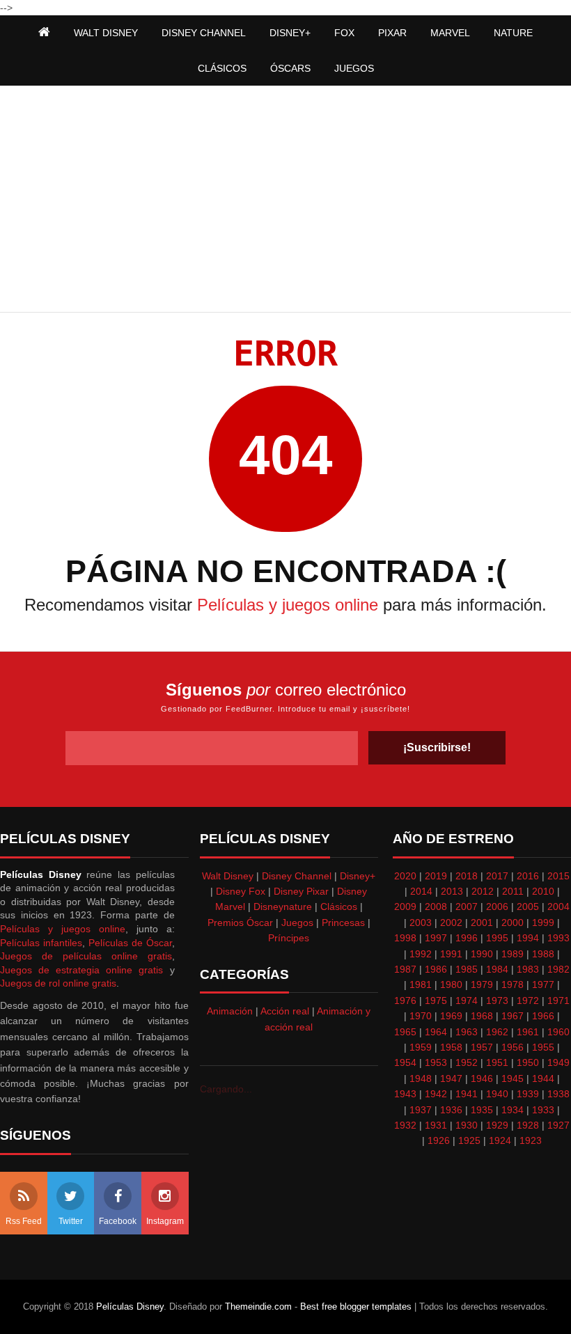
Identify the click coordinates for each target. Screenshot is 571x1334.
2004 (558, 906)
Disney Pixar (301, 891)
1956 (512, 1047)
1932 (405, 1125)
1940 (497, 1093)
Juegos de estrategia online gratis (81, 969)
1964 (436, 1031)
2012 (482, 891)
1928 (528, 1125)
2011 (513, 891)
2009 (405, 906)
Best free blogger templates (356, 1306)
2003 (420, 922)
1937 (420, 1109)
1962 (497, 1031)
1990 (482, 953)
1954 (405, 1062)
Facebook (117, 1221)
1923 (530, 1140)
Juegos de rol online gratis (58, 983)
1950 (528, 1062)
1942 (436, 1093)
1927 (558, 1125)
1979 (482, 984)
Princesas (343, 922)
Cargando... (226, 1088)
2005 (528, 906)
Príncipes (288, 937)
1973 (497, 1000)
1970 (420, 1015)
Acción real (284, 1011)
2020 (405, 875)
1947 (451, 1078)
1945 (512, 1078)
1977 (543, 984)
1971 (558, 1000)
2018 (466, 875)
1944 (543, 1078)
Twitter (70, 1221)
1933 (543, 1109)
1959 (420, 1047)
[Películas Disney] (44, 32)
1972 (528, 1000)
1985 (466, 969)
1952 (466, 1062)
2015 (558, 875)
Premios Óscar (240, 922)
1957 (482, 1047)
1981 (420, 984)
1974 (466, 1000)
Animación (230, 1011)
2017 (497, 875)
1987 (405, 969)
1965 (405, 1031)
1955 (543, 1047)
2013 (452, 891)
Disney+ (357, 875)
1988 (543, 953)
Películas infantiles (41, 942)
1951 (497, 1062)
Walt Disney (227, 875)
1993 (558, 937)
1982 (558, 969)
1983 (528, 969)
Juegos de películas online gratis (86, 956)
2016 (528, 875)
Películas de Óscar (130, 942)
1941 (466, 1093)
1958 (451, 1047)
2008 (436, 906)
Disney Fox (240, 891)
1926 (439, 1140)
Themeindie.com (258, 1306)
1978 (512, 984)
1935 (482, 1109)
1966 (543, 1015)
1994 (528, 937)
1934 (512, 1109)
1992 (420, 953)
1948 (420, 1078)
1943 (405, 1093)
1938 (558, 1093)
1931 (436, 1125)
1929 (497, 1125)
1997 (436, 937)
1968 (482, 1015)
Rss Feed (24, 1221)
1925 (469, 1140)
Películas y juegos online (287, 604)
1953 (436, 1062)
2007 (466, 906)
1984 (497, 969)
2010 (543, 891)
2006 (497, 906)
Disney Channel (296, 875)
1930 (466, 1125)
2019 (436, 875)
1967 (512, 1015)
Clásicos (338, 906)
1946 (482, 1078)
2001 (482, 922)
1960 (558, 1031)
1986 (436, 969)
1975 (436, 1000)
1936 (451, 1109)
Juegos (297, 922)
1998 (405, 937)
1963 (466, 1031)
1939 (528, 1093)
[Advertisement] (285, 200)
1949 (558, 1062)
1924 (500, 1140)
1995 (497, 937)
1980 (451, 984)
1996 (466, 937)
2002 (451, 922)
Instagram (165, 1221)
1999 (543, 922)
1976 (405, 1000)
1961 (528, 1031)
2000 (512, 922)
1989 (512, 953)
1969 (451, 1015)
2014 (421, 891)
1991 (451, 953)
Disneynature (282, 906)
